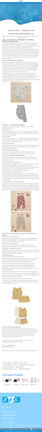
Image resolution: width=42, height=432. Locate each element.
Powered (23, 37)
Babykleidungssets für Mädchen (27, 364)
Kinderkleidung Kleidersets (25, 368)
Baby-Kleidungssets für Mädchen (10, 364)
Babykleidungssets (7, 362)
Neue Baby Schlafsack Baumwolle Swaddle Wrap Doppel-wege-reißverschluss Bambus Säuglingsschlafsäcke (33, 384)
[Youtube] (7, 407)
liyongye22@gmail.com (10, 423)
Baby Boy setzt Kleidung (8, 366)
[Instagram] (9, 407)
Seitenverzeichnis (35, 431)
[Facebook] (3, 407)
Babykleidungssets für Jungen (20, 362)
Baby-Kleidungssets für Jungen (10, 368)
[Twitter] (5, 407)
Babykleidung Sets (19, 366)
